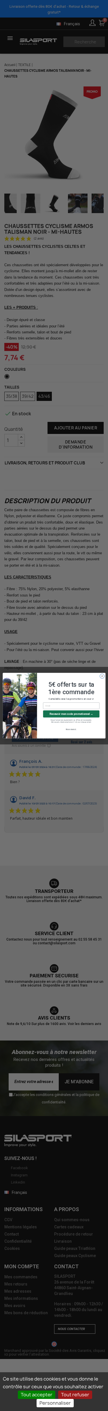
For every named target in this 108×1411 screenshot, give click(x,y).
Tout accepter (36, 1394)
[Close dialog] (102, 676)
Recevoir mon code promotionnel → (71, 713)
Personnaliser (55, 1403)
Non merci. (71, 729)
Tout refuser (75, 1394)
